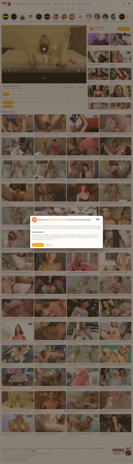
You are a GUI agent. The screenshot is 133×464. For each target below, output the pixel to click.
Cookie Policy (50, 239)
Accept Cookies (38, 245)
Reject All (49, 245)
